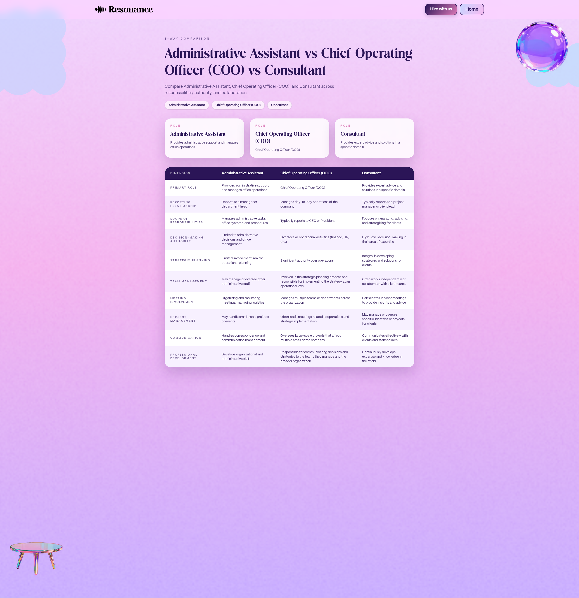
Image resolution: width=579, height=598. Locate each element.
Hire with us (441, 9)
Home (471, 9)
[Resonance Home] (124, 9)
